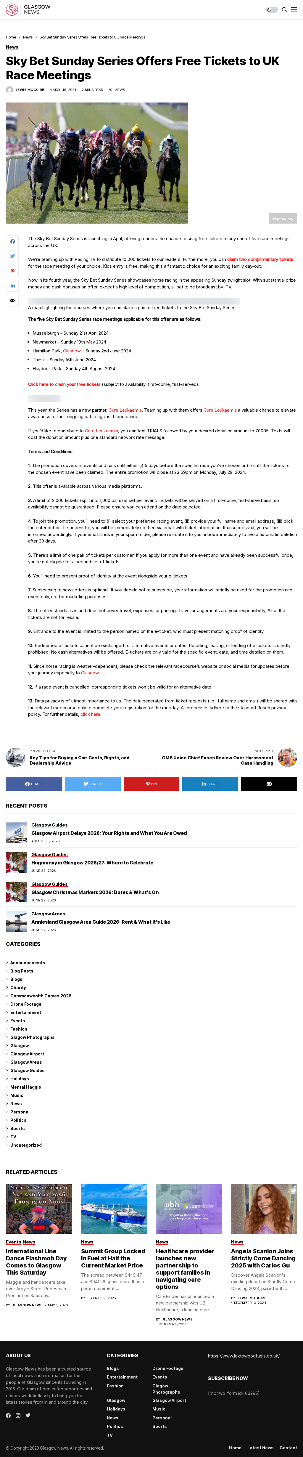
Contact (288, 1447)
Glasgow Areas (26, 1062)
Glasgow (72, 351)
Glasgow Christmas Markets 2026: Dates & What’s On (95, 892)
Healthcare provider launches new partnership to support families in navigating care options (185, 1269)
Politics (18, 1120)
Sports (17, 1128)
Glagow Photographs (32, 1037)
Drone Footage (25, 1004)
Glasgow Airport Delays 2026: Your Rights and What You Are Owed (109, 833)
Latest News (260, 1447)
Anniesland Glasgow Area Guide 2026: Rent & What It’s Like (100, 922)
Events (17, 1020)
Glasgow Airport (27, 1053)
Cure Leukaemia (125, 410)
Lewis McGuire (30, 90)
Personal (20, 1111)
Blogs (16, 979)
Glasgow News (28, 1305)
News (28, 37)
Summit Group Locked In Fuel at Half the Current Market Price (113, 1258)
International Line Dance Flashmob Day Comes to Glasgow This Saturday (36, 1262)
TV (13, 1136)
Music (16, 1095)
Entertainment (25, 1012)
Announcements (27, 962)
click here (90, 714)
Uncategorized (26, 1145)
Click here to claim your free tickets (64, 384)
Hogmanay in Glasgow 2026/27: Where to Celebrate (92, 863)
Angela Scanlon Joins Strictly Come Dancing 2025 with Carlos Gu (263, 1258)
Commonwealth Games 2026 (41, 995)
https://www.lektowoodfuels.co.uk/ (244, 1356)
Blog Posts (21, 970)
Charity (18, 987)
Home (11, 37)
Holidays (19, 1078)
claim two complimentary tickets (260, 259)
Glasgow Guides (27, 1070)
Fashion (18, 1028)
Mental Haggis (25, 1086)
